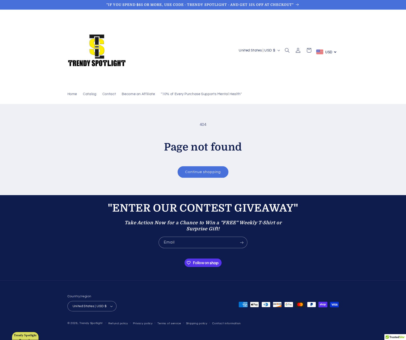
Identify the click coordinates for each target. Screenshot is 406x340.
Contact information (226, 323)
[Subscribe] (241, 242)
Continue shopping (203, 172)
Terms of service (169, 323)
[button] (287, 50)
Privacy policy (143, 323)
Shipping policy (196, 323)
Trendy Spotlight (91, 323)
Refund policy (118, 323)
